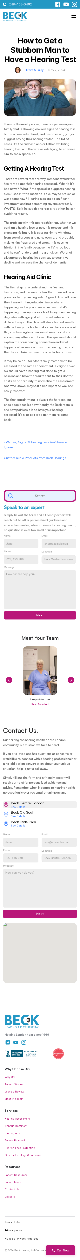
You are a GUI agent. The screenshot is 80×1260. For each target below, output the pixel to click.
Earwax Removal (15, 1140)
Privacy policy (13, 1230)
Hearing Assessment (17, 1118)
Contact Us (12, 1189)
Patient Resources (16, 1174)
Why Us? (10, 1076)
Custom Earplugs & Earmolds (23, 1155)
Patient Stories (14, 1084)
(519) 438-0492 (20, 4)
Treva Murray (34, 70)
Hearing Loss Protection (20, 1147)
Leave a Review (14, 1091)
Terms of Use (13, 1222)
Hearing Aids (13, 1133)
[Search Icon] (40, 496)
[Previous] (9, 680)
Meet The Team (14, 1098)
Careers (10, 1196)
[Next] (71, 680)
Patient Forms (13, 1182)
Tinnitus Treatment (16, 1125)
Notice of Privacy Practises (21, 1238)
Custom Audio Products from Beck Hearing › (35, 458)
